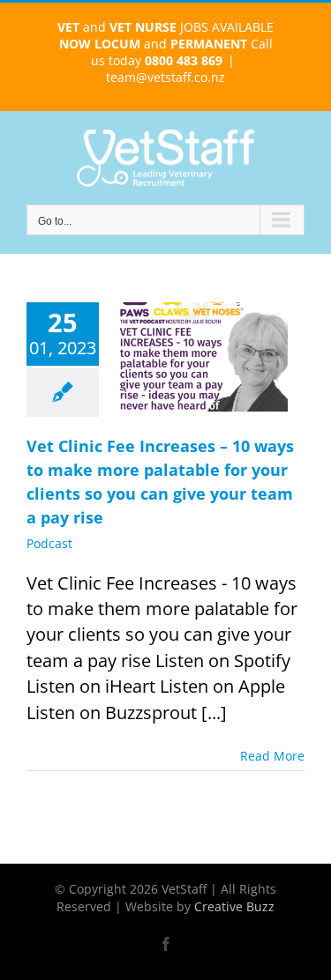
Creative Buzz (234, 906)
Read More (272, 755)
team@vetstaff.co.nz (165, 77)
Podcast (49, 543)
